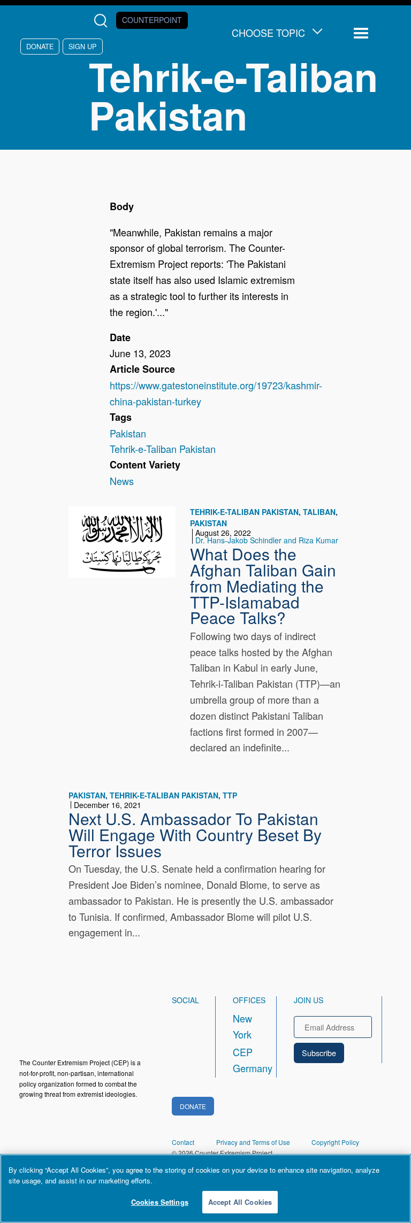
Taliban (319, 511)
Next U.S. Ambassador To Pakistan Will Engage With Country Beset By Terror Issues (195, 834)
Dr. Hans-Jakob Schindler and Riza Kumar (266, 540)
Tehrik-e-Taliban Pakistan (163, 449)
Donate (40, 46)
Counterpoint (152, 19)
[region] (205, 1188)
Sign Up (82, 46)
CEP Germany (245, 1060)
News (122, 481)
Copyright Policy (335, 1142)
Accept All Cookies (240, 1202)
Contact (183, 1142)
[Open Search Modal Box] (103, 20)
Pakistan (128, 433)
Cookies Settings (159, 1202)
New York (242, 1026)
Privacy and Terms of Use (253, 1142)
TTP (230, 795)
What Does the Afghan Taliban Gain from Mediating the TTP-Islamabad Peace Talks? (263, 585)
